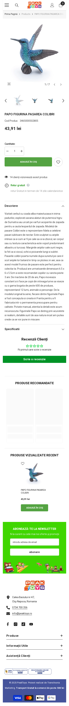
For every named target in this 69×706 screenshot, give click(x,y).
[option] (34, 53)
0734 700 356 (19, 607)
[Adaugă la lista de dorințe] (58, 162)
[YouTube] (31, 624)
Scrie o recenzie (34, 359)
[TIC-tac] (23, 624)
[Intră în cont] (52, 5)
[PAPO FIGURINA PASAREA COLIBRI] (34, 474)
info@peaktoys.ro (22, 613)
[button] (54, 84)
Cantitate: (10, 143)
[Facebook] (8, 624)
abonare (34, 552)
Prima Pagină (11, 14)
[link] (20, 429)
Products (26, 14)
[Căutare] (17, 5)
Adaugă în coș (28, 162)
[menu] (7, 5)
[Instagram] (15, 624)
